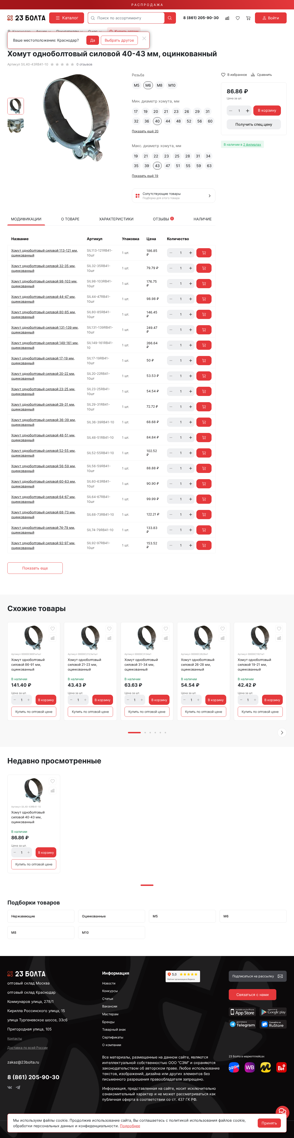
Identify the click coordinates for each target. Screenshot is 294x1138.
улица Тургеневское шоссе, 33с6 (37, 1020)
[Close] (144, 38)
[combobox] (126, 17)
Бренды (108, 1022)
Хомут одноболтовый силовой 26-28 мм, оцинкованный (197, 664)
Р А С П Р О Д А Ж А (147, 5)
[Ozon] (234, 1067)
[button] (282, 732)
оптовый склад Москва (28, 983)
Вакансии (109, 1006)
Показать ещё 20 (145, 131)
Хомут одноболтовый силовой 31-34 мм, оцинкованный (141, 664)
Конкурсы (110, 991)
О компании (111, 1045)
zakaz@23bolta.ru (23, 1062)
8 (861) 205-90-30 (201, 18)
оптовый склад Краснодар (31, 992)
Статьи (107, 999)
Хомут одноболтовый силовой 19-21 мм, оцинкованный (254, 664)
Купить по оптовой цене (33, 712)
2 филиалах (252, 144)
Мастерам (110, 1014)
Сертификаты (112, 1037)
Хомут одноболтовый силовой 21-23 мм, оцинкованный (84, 664)
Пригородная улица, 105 (29, 1029)
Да (92, 40)
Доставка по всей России (27, 1048)
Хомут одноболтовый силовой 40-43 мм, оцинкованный (28, 817)
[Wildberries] (250, 1067)
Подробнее (130, 1126)
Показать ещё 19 (145, 176)
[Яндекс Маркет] (265, 1067)
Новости (108, 983)
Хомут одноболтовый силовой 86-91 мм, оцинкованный (28, 664)
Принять (269, 1123)
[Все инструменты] (281, 1067)
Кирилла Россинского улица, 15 (36, 1010)
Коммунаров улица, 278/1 (30, 1001)
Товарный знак (114, 1029)
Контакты (14, 1038)
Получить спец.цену (253, 124)
